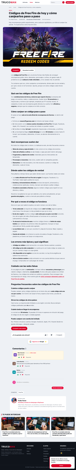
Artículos (25, 2)
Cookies (45, 456)
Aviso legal (46, 458)
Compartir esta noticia (19, 328)
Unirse (61, 465)
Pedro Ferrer (14, 19)
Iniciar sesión (70, 2)
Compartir (16, 70)
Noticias (37, 2)
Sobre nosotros (47, 448)
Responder (28, 357)
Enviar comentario (57, 387)
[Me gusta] (19, 357)
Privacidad (46, 453)
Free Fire (21, 392)
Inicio (10, 7)
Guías (31, 2)
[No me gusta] (52, 335)
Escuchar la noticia (28, 70)
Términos (45, 461)
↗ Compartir (59, 335)
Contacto (45, 451)
